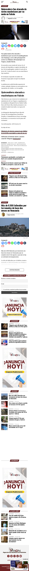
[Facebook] (2, 45)
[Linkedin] (18, 45)
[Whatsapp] (12, 45)
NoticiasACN (17, 138)
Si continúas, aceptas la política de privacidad (14, 289)
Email (2, 284)
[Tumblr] (24, 45)
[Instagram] (9, 45)
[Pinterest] (21, 45)
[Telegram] (15, 45)
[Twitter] (6, 45)
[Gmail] (2, 48)
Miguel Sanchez (11, 214)
